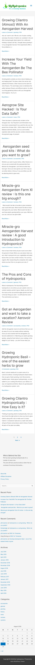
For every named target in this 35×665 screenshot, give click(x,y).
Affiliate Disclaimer (6, 476)
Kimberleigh (4, 528)
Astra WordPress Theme (17, 661)
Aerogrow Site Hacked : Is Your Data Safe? (13, 504)
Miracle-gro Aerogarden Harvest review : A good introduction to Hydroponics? (17, 235)
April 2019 (3, 557)
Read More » (5, 51)
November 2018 (5, 565)
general (3, 606)
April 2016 (3, 593)
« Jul (2, 651)
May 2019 (3, 554)
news (2, 614)
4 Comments (5, 369)
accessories (4, 603)
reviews (3, 617)
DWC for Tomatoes (15, 533)
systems (3, 620)
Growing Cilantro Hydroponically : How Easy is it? (15, 402)
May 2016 (3, 590)
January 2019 (5, 560)
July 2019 (3, 551)
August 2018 (4, 568)
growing (3, 609)
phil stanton (4, 523)
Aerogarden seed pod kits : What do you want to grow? (17, 507)
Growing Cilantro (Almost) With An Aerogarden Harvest (16, 496)
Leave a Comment (7, 32)
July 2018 (3, 571)
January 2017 (4, 579)
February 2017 (5, 576)
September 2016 (5, 585)
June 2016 (4, 587)
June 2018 (4, 574)
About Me (3, 473)
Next (17, 440)
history (3, 611)
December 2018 (5, 562)
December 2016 (5, 582)
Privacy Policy (5, 479)
